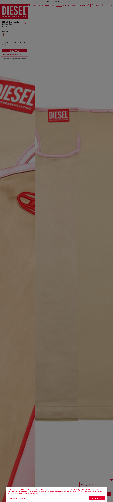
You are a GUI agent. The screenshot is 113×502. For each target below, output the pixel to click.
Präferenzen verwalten (91, 491)
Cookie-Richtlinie (33, 493)
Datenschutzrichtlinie (20, 493)
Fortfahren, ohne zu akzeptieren (17, 498)
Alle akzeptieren (96, 498)
